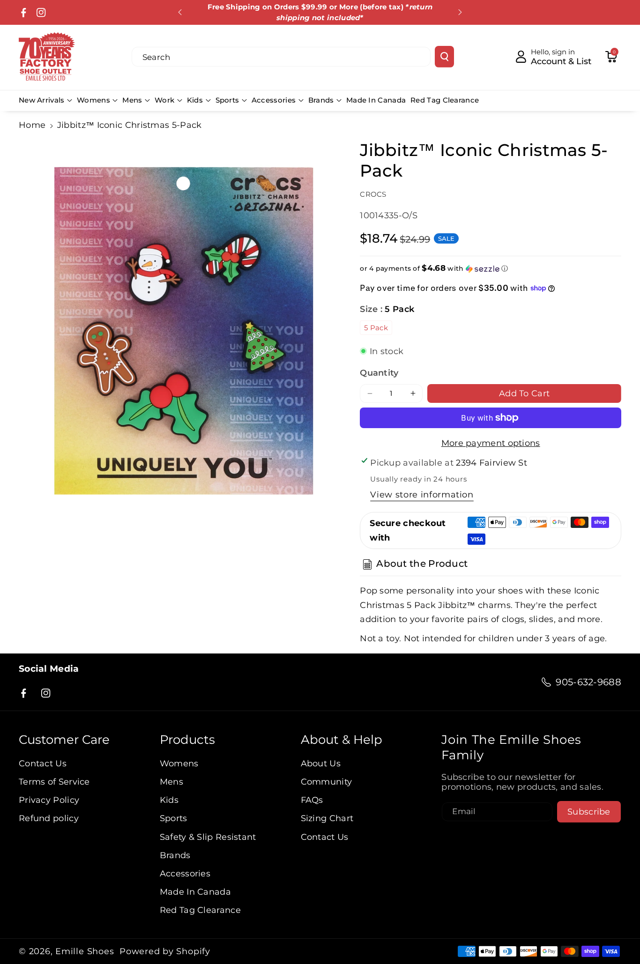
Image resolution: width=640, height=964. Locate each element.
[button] (611, 56)
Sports (227, 100)
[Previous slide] (180, 12)
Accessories (274, 100)
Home (32, 125)
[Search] (444, 56)
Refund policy (49, 818)
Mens (132, 100)
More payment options (490, 443)
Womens (93, 100)
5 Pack (376, 327)
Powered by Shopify (164, 951)
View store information (422, 494)
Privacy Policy (49, 800)
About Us (321, 763)
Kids (195, 100)
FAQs (312, 800)
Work (164, 100)
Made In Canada (195, 892)
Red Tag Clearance (200, 910)
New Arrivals (42, 100)
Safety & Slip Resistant (208, 837)
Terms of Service (54, 781)
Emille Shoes (84, 951)
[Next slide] (460, 12)
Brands (321, 100)
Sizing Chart (327, 818)
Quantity (379, 373)
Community (326, 781)
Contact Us (43, 763)
